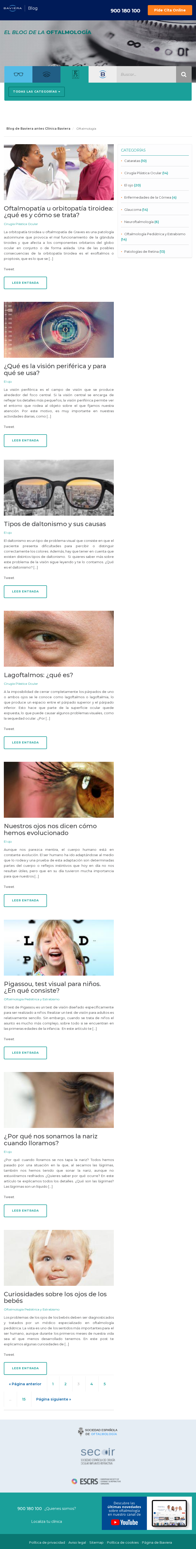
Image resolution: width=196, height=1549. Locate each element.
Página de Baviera (157, 1542)
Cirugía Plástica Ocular (21, 224)
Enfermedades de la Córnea (147, 197)
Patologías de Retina (141, 251)
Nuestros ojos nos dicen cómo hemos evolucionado (50, 829)
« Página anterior (25, 1384)
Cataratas (132, 161)
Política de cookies (123, 1542)
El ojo (8, 381)
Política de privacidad (47, 1542)
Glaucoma (132, 209)
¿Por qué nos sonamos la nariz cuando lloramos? (50, 1139)
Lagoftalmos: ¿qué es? (38, 675)
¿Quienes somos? (60, 1508)
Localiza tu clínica (46, 1521)
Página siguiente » (53, 1399)
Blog (33, 8)
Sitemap (96, 1542)
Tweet (9, 269)
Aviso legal (77, 1542)
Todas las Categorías (35, 91)
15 (24, 1399)
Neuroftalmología (139, 222)
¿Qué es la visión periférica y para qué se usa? (55, 369)
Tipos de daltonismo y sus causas (55, 524)
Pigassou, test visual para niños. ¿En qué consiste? (52, 987)
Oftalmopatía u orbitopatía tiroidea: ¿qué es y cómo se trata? (58, 212)
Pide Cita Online (170, 10)
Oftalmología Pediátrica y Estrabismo (31, 999)
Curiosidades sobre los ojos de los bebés (55, 1297)
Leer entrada (25, 283)
